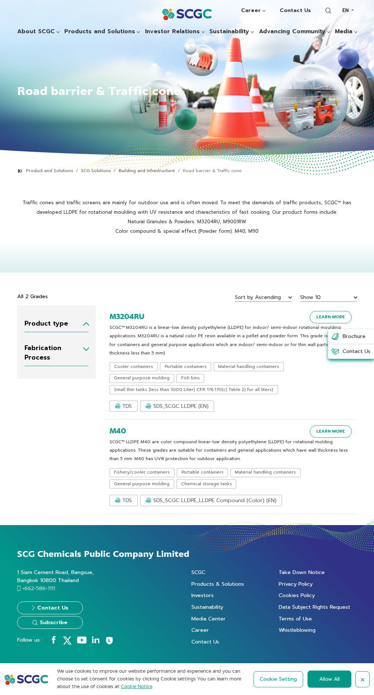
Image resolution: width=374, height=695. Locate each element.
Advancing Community (292, 31)
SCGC (198, 572)
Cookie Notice (136, 687)
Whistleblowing (297, 630)
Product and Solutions (49, 171)
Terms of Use (295, 619)
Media (343, 31)
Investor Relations (172, 31)
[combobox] (348, 10)
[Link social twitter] (67, 643)
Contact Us (295, 10)
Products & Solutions (217, 584)
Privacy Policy (296, 584)
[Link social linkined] (95, 642)
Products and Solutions (99, 31)
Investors (202, 595)
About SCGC (36, 31)
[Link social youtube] (82, 642)
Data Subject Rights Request (314, 607)
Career (251, 10)
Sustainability (229, 31)
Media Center (208, 619)
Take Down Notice (302, 572)
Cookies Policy (297, 595)
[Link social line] (109, 643)
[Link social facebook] (53, 642)
